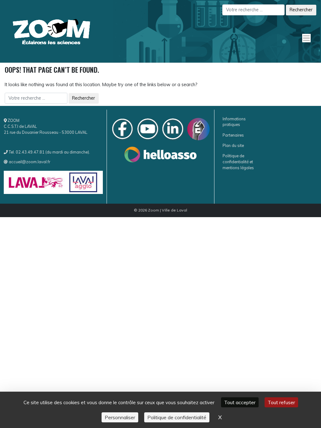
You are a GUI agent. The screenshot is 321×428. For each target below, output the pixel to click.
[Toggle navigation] (309, 31)
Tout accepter (239, 402)
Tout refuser (281, 402)
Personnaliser (120, 417)
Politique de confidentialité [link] (176, 417)
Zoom (153, 210)
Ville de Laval (174, 210)
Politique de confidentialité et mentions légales (238, 161)
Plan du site (233, 145)
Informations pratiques (234, 121)
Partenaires (233, 135)
